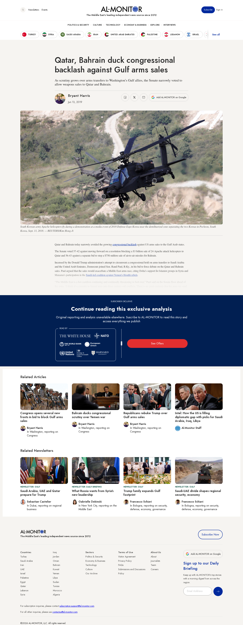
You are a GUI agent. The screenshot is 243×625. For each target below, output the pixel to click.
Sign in (219, 9)
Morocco (57, 590)
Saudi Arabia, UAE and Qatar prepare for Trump (40, 493)
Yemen (56, 573)
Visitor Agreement (126, 556)
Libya (55, 577)
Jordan (56, 556)
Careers (154, 569)
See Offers (157, 343)
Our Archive (91, 573)
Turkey (23, 556)
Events (44, 9)
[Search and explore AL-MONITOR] (23, 9)
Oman (56, 561)
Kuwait (56, 569)
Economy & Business (135, 25)
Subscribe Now (210, 534)
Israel (22, 573)
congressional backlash (125, 244)
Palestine (24, 577)
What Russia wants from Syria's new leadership (93, 493)
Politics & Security (78, 25)
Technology (113, 25)
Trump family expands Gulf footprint (141, 493)
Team (153, 565)
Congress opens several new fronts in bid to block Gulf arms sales (41, 417)
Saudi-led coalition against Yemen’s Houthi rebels (112, 275)
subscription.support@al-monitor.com (77, 606)
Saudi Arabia (26, 561)
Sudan (56, 582)
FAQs (120, 565)
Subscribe (208, 9)
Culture (97, 25)
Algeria (56, 594)
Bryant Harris (79, 95)
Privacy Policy (125, 561)
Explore (155, 25)
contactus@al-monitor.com (65, 612)
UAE (22, 569)
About (153, 556)
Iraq (55, 552)
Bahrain (56, 565)
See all (216, 34)
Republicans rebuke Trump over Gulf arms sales (145, 415)
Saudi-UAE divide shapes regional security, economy (198, 493)
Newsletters (33, 9)
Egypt (22, 582)
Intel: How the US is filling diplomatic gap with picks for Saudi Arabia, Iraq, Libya (199, 417)
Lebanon (24, 590)
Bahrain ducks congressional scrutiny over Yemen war (91, 415)
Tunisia (56, 586)
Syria (22, 594)
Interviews (169, 25)
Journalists (155, 561)
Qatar (23, 586)
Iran (22, 565)
